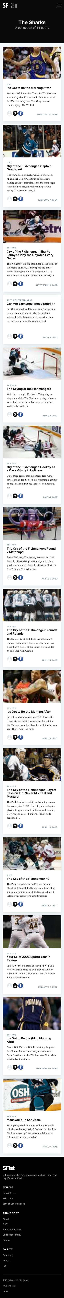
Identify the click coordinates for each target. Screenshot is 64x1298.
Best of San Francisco (14, 1203)
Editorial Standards (12, 1229)
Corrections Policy (12, 1234)
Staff (5, 1224)
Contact (7, 1240)
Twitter (6, 1260)
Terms (5, 1291)
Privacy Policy (9, 1286)
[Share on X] (15, 113)
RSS (5, 1265)
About (6, 1219)
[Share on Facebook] (20, 113)
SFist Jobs (8, 1198)
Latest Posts (9, 1193)
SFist (9, 1168)
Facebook (8, 1255)
